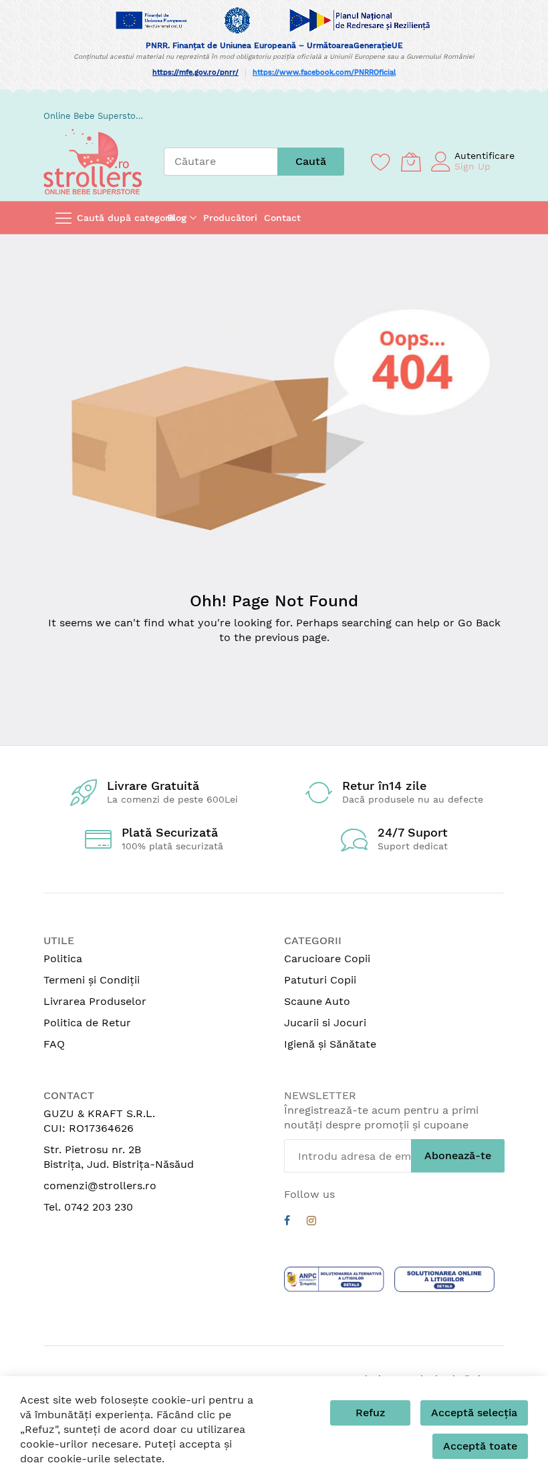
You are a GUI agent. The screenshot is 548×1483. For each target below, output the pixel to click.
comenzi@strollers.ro (99, 1185)
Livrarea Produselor (94, 1001)
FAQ (54, 1044)
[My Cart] (411, 162)
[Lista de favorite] (381, 162)
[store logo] (92, 161)
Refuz (370, 1412)
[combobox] (220, 162)
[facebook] (287, 1222)
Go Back (479, 622)
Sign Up (472, 166)
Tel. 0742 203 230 (88, 1207)
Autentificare (484, 155)
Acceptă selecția (474, 1412)
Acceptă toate (480, 1446)
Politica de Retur (87, 1022)
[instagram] (311, 1222)
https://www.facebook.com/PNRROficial (324, 72)
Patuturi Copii (320, 980)
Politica (62, 958)
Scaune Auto (317, 1001)
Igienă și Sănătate (330, 1044)
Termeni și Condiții (91, 980)
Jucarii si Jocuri (325, 1022)
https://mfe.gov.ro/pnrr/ (195, 72)
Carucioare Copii (327, 958)
